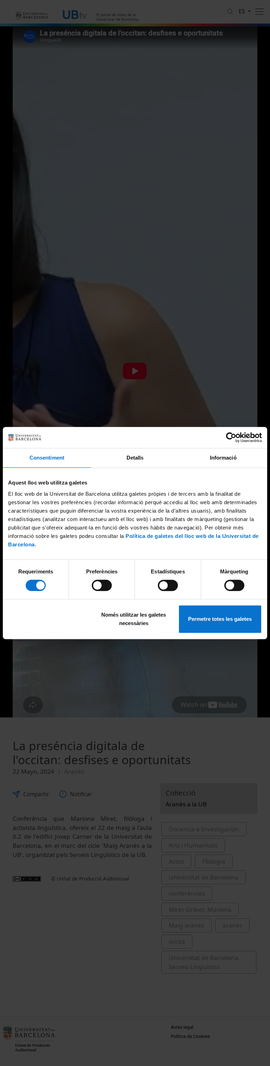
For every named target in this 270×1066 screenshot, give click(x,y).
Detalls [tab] (135, 458)
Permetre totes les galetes (220, 619)
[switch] (102, 585)
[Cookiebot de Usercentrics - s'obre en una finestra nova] (231, 437)
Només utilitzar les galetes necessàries (133, 619)
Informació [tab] (223, 458)
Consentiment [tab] (47, 458)
